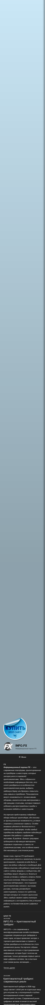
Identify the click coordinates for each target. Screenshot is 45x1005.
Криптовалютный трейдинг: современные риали (18, 980)
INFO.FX (21, 745)
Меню (23, 757)
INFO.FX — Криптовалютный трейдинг (19, 923)
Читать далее (9, 967)
